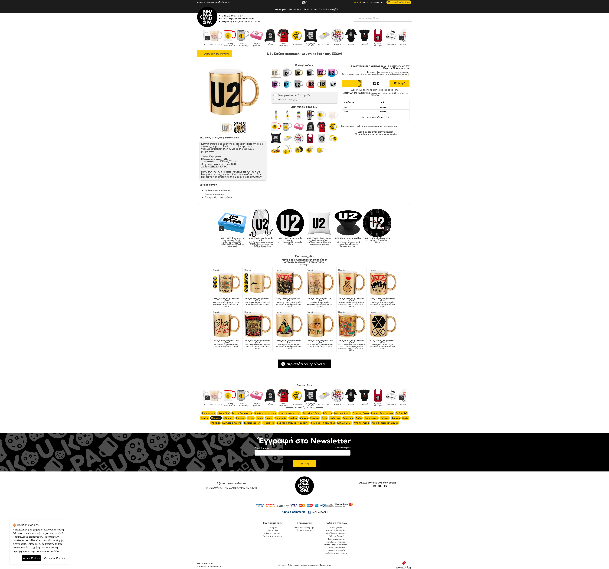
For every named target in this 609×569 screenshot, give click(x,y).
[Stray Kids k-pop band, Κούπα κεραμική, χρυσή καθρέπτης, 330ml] (289, 283)
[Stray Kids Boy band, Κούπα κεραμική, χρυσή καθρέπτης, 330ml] (383, 283)
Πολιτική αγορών (336, 523)
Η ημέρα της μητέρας (265, 413)
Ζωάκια (304, 418)
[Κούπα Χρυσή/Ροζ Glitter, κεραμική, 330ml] (322, 73)
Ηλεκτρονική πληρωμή (304, 527)
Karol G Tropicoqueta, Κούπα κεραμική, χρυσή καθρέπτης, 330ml (226, 302)
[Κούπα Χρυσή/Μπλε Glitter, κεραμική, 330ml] (333, 73)
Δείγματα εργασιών (273, 533)
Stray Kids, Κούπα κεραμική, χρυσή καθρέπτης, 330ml (226, 343)
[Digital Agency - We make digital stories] (404, 565)
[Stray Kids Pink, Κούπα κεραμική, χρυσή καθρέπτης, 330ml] (320, 283)
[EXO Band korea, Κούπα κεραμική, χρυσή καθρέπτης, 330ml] (383, 325)
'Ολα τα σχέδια (361, 423)
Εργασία (314, 418)
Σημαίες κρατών (252, 423)
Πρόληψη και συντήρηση (217, 190)
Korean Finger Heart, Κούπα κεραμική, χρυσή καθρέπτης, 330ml (351, 302)
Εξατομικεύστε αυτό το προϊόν (294, 95)
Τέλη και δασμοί (336, 536)
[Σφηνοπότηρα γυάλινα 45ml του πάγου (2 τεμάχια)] (333, 84)
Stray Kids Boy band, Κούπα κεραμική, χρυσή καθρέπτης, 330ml (383, 302)
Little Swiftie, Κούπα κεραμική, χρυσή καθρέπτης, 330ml (320, 343)
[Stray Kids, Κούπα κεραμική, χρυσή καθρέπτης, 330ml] (226, 325)
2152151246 (378, 2)
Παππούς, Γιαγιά (361, 413)
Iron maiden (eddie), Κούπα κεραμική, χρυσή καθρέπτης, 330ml (257, 344)
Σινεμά (250, 418)
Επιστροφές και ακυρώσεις (218, 197)
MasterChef (224, 413)
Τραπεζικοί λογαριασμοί (336, 542)
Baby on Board (342, 413)
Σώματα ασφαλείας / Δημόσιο (293, 423)
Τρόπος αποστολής (336, 547)
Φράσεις (215, 423)
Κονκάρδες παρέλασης (323, 423)
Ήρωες (269, 418)
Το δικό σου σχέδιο (329, 9)
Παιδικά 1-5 (401, 413)
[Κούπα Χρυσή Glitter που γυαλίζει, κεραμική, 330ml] (299, 73)
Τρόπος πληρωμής (336, 539)
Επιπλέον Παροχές (287, 99)
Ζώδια (358, 418)
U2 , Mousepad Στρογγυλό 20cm (244, 241)
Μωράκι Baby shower (382, 413)
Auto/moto (280, 418)
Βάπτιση (327, 413)
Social (405, 418)
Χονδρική (272, 527)
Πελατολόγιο (272, 530)
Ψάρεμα (396, 418)
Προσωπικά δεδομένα (336, 530)
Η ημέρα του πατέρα (289, 413)
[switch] (274, 95)
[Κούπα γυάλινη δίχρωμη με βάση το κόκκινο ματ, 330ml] (310, 84)
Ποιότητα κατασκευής (273, 536)
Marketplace (295, 9)
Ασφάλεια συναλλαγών (336, 533)
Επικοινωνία (304, 523)
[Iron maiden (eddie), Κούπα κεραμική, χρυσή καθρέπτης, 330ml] (257, 325)
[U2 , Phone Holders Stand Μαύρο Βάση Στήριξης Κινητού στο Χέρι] (302, 222)
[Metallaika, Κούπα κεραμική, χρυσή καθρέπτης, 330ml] (257, 283)
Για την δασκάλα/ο (242, 413)
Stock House (310, 9)
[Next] (401, 38)
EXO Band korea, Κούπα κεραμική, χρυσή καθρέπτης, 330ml (383, 344)
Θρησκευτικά (371, 418)
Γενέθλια (293, 418)
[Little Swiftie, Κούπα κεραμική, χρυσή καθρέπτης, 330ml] (320, 325)
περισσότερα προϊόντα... (307, 364)
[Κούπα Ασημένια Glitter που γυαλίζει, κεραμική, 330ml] (310, 73)
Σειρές (260, 418)
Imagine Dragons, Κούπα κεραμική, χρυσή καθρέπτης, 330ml (289, 344)
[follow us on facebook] (369, 485)
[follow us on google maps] (385, 485)
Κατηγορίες (280, 9)
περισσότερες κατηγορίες (385, 423)
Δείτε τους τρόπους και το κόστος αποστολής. (375, 90)
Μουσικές (216, 270)
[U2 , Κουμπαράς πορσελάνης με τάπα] (359, 222)
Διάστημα (348, 418)
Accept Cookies (31, 558)
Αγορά (401, 83)
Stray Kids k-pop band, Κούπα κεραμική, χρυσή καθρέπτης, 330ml (288, 302)
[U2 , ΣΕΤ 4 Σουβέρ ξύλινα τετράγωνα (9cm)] (388, 222)
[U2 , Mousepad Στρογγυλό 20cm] (244, 222)
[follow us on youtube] (379, 485)
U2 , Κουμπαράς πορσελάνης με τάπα (360, 240)
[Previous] (207, 38)
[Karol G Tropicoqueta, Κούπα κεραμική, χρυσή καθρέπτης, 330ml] (226, 283)
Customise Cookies (54, 558)
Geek (324, 418)
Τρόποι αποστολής (214, 194)
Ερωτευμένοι (208, 413)
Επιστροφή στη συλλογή (216, 53)
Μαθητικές (335, 418)
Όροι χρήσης (336, 527)
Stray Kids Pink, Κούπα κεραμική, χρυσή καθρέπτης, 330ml (320, 302)
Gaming (205, 418)
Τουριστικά (269, 423)
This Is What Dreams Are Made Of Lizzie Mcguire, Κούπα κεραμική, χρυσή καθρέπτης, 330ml (351, 345)
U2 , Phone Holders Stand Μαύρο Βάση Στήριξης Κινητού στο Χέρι (302, 242)
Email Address (263, 448)
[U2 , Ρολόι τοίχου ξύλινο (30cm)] (331, 222)
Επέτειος (240, 418)
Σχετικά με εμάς (273, 523)
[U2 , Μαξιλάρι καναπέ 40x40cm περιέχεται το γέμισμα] (273, 222)
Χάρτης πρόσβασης (304, 530)
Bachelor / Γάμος (312, 413)
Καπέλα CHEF (344, 423)
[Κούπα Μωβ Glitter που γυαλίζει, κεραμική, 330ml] (276, 84)
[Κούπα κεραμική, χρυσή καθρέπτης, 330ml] (276, 73)
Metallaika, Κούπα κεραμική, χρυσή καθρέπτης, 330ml (257, 301)
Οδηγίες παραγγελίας (336, 550)
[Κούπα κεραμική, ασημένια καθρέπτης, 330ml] (287, 73)
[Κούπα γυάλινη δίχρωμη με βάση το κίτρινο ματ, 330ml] (322, 84)
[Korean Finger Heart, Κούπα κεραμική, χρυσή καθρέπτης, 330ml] (351, 283)
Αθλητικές (228, 418)
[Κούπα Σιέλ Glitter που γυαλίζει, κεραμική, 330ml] (287, 84)
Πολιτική (385, 418)
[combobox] (383, 18)
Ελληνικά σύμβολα (231, 423)
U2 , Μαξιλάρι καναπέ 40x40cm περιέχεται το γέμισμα (273, 241)
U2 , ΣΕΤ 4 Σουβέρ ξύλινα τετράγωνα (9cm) (389, 241)
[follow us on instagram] (374, 485)
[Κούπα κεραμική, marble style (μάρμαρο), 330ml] (299, 84)
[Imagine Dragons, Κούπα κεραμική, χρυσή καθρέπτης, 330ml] (289, 325)
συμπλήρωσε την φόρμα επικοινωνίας (377, 134)
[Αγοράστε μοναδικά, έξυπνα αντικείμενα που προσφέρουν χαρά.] (207, 17)
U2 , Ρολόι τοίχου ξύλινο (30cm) (331, 240)
